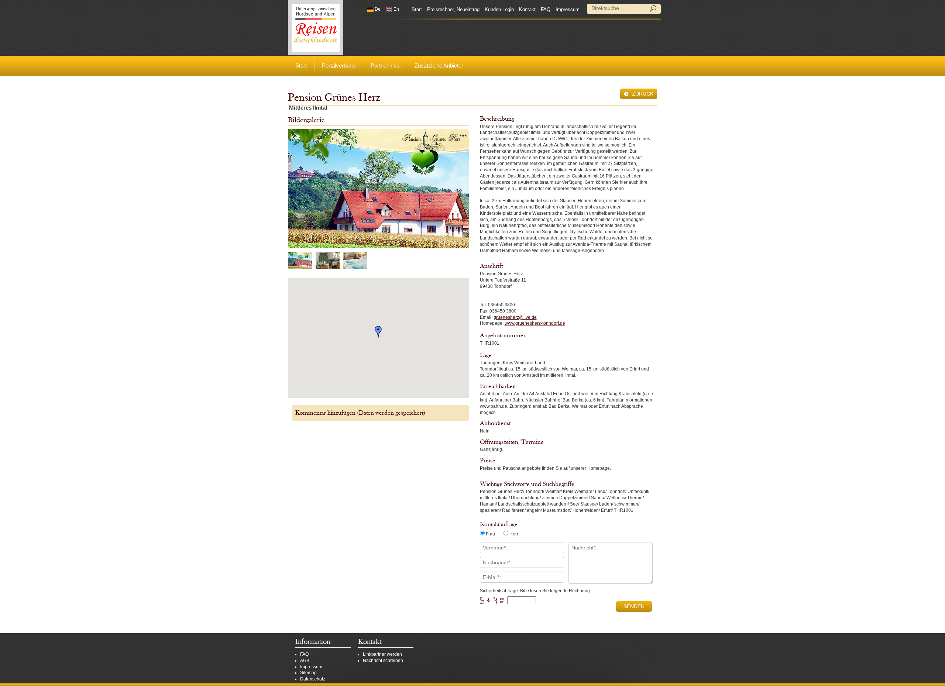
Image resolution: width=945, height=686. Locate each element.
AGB (304, 660)
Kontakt (527, 9)
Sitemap (308, 672)
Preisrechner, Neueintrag (453, 9)
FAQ (545, 9)
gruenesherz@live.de (515, 317)
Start (417, 9)
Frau (490, 534)
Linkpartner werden (382, 654)
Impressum (568, 9)
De (377, 9)
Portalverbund (338, 65)
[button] (378, 332)
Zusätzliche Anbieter (439, 65)
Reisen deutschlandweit (315, 27)
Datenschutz (312, 679)
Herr (513, 534)
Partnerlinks (385, 65)
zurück (641, 94)
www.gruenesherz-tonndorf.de (535, 323)
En (395, 9)
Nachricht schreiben (383, 660)
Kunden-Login (499, 9)
